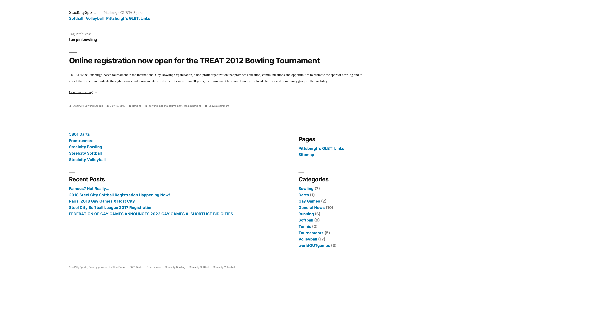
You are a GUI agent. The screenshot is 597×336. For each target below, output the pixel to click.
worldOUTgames (314, 245)
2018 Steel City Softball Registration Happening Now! (119, 195)
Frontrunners (81, 140)
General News (311, 207)
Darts (303, 195)
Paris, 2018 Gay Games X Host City (102, 201)
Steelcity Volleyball (87, 159)
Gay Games (309, 201)
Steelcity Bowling (85, 147)
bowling (153, 105)
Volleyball (95, 18)
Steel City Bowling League (88, 105)
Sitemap (306, 154)
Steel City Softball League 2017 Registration (111, 207)
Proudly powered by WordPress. (107, 267)
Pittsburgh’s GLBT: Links (128, 18)
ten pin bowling (192, 105)
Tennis (304, 226)
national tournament (170, 105)
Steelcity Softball (85, 153)
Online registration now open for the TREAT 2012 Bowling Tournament (194, 60)
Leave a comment (219, 105)
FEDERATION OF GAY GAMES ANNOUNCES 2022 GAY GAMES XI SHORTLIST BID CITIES (151, 214)
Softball (76, 18)
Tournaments (311, 233)
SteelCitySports (83, 12)
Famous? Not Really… (89, 188)
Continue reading (83, 92)
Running (306, 214)
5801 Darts (79, 134)
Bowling (136, 105)
